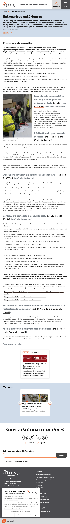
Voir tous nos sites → (42, 502)
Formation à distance (42, 500)
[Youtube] (38, 437)
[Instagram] (45, 437)
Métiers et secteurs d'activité (45, 477)
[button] (68, 521)
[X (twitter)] (31, 437)
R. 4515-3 (61, 174)
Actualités (39, 485)
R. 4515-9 (8, 178)
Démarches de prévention (44, 480)
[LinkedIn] (25, 437)
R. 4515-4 (57, 103)
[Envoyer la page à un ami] (4, 33)
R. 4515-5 (39, 106)
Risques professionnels (43, 474)
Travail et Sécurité (41, 497)
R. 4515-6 (51, 215)
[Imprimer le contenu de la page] (8, 33)
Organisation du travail (32, 403)
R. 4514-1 (15, 81)
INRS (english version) (43, 511)
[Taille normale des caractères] (11, 33)
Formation (39, 482)
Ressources (39, 488)
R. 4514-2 (24, 81)
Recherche (56, 6)
